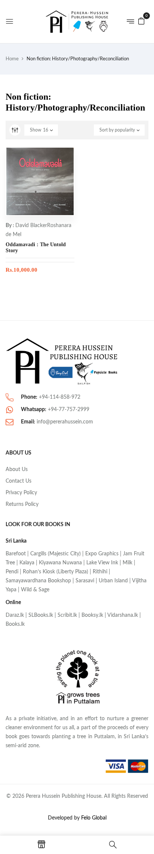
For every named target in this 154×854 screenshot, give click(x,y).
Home (12, 59)
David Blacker (31, 225)
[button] (141, 21)
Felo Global (94, 818)
